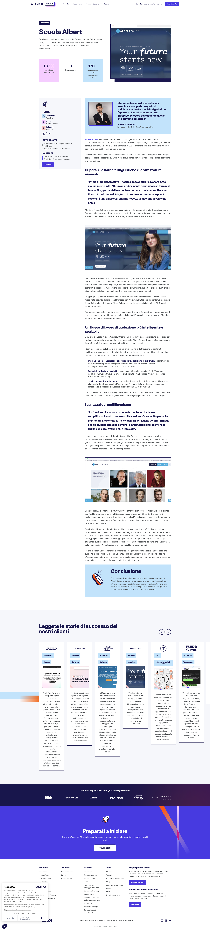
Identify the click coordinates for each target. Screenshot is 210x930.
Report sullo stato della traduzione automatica (92, 899)
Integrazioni (43, 872)
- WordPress (44, 875)
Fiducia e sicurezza (113, 895)
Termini (109, 875)
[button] (4, 926)
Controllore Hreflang (91, 891)
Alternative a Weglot (91, 907)
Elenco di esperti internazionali (90, 911)
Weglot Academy (90, 894)
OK (40, 918)
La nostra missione (68, 872)
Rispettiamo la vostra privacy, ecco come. (17, 910)
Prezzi (88, 4)
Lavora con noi (66, 878)
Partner (64, 875)
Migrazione (88, 903)
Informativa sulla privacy (115, 878)
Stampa (109, 872)
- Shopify (42, 882)
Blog (108, 882)
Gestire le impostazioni (25, 918)
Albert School (91, 139)
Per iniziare (88, 872)
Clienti (105, 926)
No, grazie (10, 918)
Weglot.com (97, 926)
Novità (108, 888)
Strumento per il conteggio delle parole (92, 886)
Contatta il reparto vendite (145, 4)
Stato (108, 892)
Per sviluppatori (89, 878)
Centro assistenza (90, 875)
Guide (86, 882)
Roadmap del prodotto (114, 885)
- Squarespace (45, 878)
